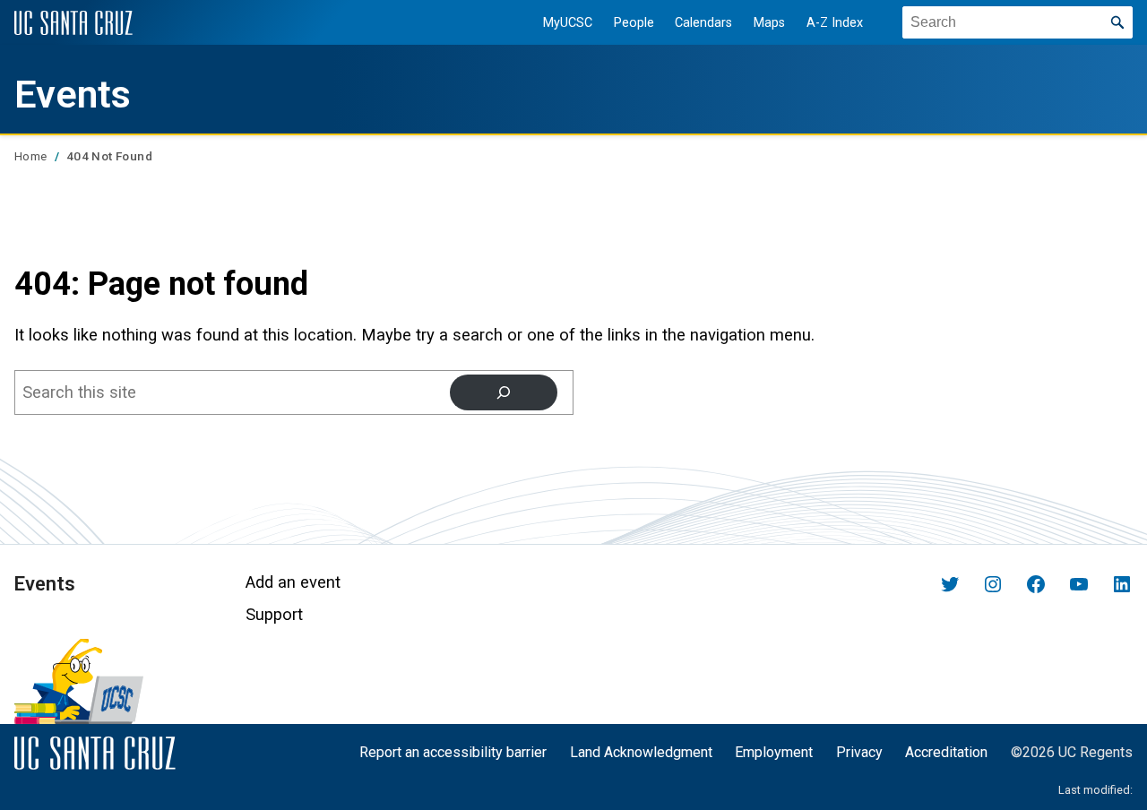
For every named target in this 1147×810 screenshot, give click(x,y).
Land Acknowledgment (641, 752)
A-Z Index (834, 22)
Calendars (703, 22)
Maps (769, 22)
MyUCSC (567, 22)
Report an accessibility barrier (453, 752)
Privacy (859, 752)
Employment (774, 752)
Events (72, 94)
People (634, 22)
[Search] (503, 392)
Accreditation (946, 752)
